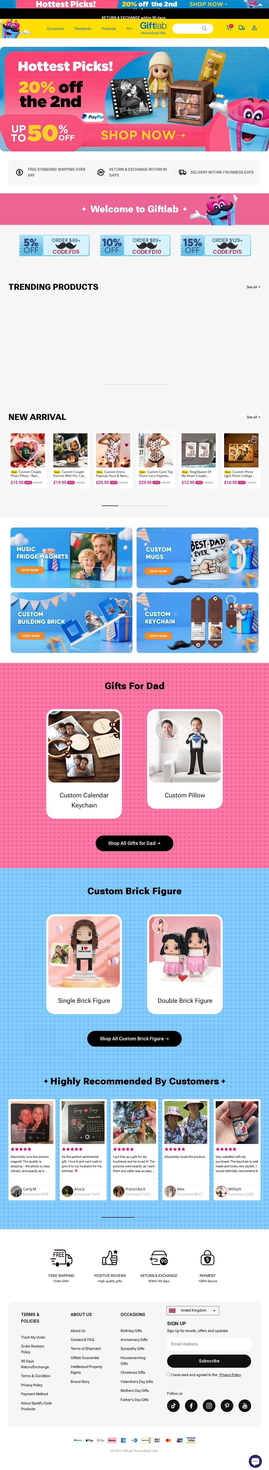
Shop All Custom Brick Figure (132, 1038)
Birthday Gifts (131, 1331)
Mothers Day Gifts (135, 1390)
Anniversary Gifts (134, 1340)
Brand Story (80, 1382)
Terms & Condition (35, 1376)
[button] (254, 460)
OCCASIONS (133, 1314)
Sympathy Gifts (132, 1348)
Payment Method (34, 1394)
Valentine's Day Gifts (137, 1382)
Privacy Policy (31, 1385)
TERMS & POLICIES (30, 1318)
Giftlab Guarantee (85, 1358)
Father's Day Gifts (135, 1400)
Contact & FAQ (82, 1340)
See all (252, 287)
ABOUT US (81, 1314)
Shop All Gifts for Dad (132, 843)
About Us (78, 1331)
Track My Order (33, 1337)
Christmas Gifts (133, 1372)
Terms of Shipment (86, 1348)
